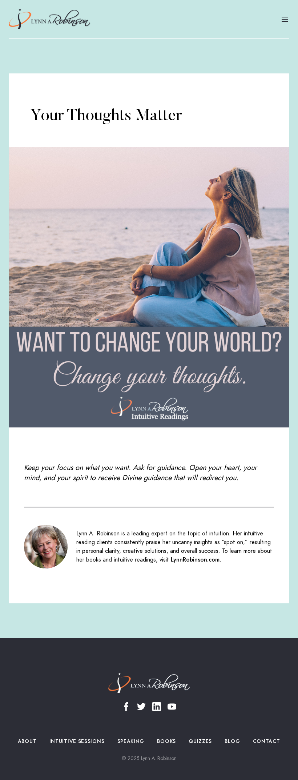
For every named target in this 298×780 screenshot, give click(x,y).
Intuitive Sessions (76, 741)
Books (166, 741)
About (27, 741)
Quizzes (200, 741)
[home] (49, 19)
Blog (232, 741)
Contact (266, 741)
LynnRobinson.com (195, 560)
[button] (285, 19)
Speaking (130, 741)
